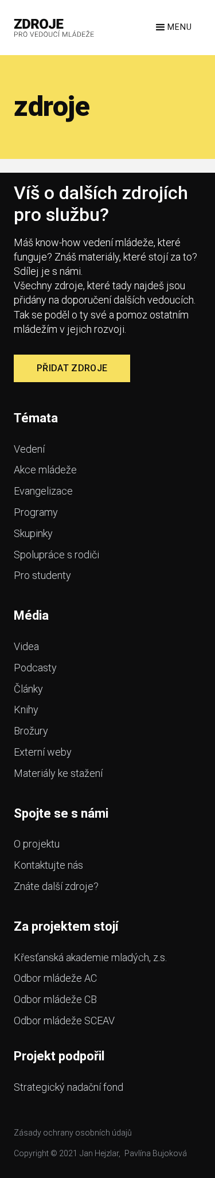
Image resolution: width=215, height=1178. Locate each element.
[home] (54, 27)
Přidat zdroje (72, 368)
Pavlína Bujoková (155, 1153)
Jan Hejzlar (99, 1153)
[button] (172, 27)
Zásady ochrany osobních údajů (73, 1132)
